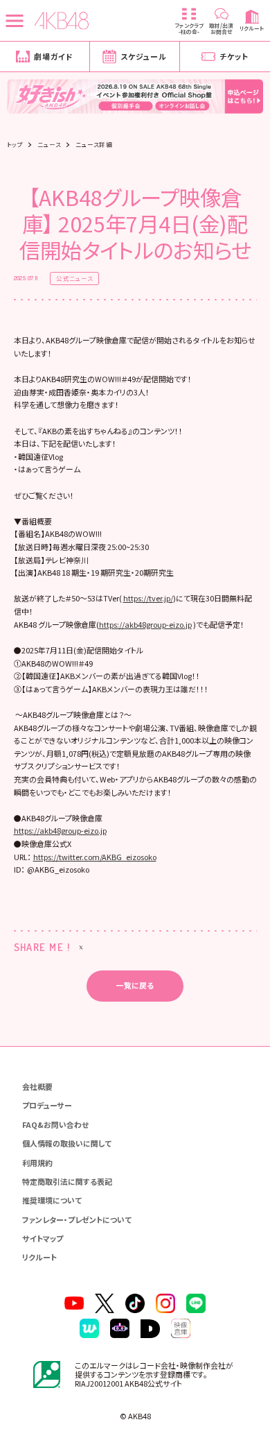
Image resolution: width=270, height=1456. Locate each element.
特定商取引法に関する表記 (67, 1181)
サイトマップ (42, 1238)
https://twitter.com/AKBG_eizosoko (94, 856)
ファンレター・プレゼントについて (77, 1219)
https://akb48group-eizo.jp (145, 624)
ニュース (49, 145)
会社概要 (37, 1086)
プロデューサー (47, 1105)
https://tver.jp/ (148, 597)
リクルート (39, 1256)
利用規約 (37, 1162)
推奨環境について (52, 1200)
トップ (15, 145)
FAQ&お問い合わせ (55, 1124)
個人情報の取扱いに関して (66, 1143)
